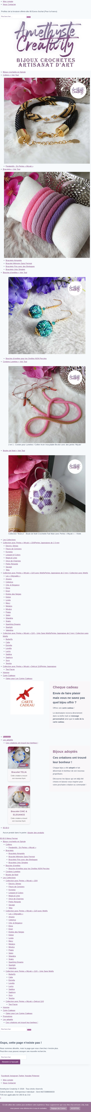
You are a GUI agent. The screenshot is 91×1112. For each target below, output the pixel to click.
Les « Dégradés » (16, 914)
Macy (11, 941)
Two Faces (13, 1004)
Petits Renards (15, 902)
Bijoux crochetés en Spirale (14, 841)
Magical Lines (14, 896)
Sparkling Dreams (16, 962)
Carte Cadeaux (9, 1010)
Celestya (12, 920)
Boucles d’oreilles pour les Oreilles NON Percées (29, 869)
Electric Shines (15, 884)
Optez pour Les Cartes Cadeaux (19, 1013)
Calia (11, 977)
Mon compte (8, 1)
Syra (10, 995)
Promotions (7, 1016)
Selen (11, 953)
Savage (12, 905)
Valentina (12, 968)
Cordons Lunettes (13, 872)
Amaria (11, 917)
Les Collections (9, 878)
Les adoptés (8, 1019)
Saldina (12, 989)
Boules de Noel (12, 875)
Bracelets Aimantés (17, 853)
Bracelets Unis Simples (18, 863)
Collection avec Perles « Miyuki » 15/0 (22, 881)
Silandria (12, 956)
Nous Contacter (9, 4)
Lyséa (11, 938)
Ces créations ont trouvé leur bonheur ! (22, 1022)
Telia (10, 908)
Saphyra (12, 992)
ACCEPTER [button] (75, 1108)
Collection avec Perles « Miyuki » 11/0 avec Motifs (27, 911)
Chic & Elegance (15, 923)
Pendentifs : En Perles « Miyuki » (22, 847)
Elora (11, 926)
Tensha (11, 998)
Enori (11, 929)
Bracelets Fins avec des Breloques (23, 860)
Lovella (11, 983)
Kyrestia (12, 890)
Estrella (12, 980)
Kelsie (11, 935)
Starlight (12, 965)
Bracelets (10, 850)
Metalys (12, 944)
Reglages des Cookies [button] (58, 1108)
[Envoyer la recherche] (29, 17)
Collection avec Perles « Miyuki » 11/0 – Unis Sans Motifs (30, 971)
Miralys (12, 947)
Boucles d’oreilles (13, 866)
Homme (6, 1007)
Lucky (11, 986)
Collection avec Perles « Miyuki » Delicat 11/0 (25, 1001)
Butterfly (12, 974)
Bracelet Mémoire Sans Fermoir (22, 857)
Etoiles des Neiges (16, 932)
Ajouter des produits (35, 833)
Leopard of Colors (16, 893)
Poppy (11, 950)
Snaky (11, 959)
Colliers (9, 844)
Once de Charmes (16, 899)
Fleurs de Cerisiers (16, 887)
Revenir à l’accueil (10, 1062)
